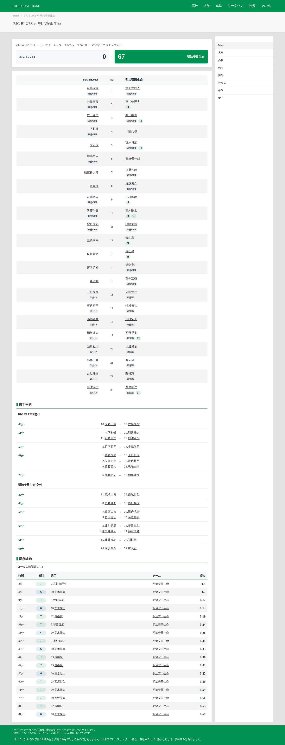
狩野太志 (92, 224)
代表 (221, 67)
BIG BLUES (90, 79)
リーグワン (235, 5)
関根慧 (129, 373)
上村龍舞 (131, 197)
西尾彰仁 (131, 387)
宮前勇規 (92, 267)
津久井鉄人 (132, 88)
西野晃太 (131, 332)
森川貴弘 (92, 254)
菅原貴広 (131, 142)
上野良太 (92, 292)
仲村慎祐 (131, 305)
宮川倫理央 (132, 101)
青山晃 (129, 251)
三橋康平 (92, 240)
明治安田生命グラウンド (107, 45)
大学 (207, 5)
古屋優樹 (92, 373)
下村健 (94, 128)
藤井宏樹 (131, 278)
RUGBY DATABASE (26, 6)
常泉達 (94, 186)
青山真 (129, 237)
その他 (265, 5)
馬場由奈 (92, 360)
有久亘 (129, 360)
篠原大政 (131, 169)
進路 (219, 5)
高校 (195, 5)
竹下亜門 (92, 115)
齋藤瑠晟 (92, 88)
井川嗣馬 (131, 115)
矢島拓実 (92, 101)
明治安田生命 (134, 79)
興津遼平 (92, 387)
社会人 (222, 83)
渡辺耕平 (92, 305)
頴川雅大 (92, 346)
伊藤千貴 (92, 210)
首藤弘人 (92, 197)
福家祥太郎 (91, 172)
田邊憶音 (131, 346)
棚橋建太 (92, 332)
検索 (252, 5)
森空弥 (94, 281)
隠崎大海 (131, 224)
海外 (221, 75)
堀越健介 (131, 183)
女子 (221, 98)
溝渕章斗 (131, 264)
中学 (221, 90)
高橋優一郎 (132, 158)
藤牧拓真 (131, 319)
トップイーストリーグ (53, 45)
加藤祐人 (92, 156)
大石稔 (94, 145)
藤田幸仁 (131, 292)
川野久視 (131, 131)
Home (16, 15)
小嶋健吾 (92, 319)
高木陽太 (131, 210)
